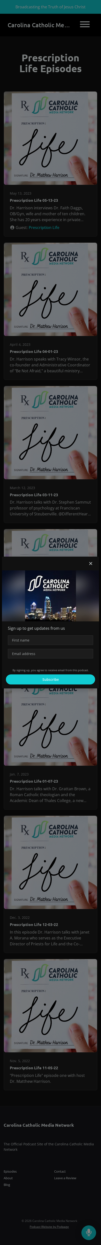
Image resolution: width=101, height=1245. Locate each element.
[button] (90, 563)
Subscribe (50, 679)
